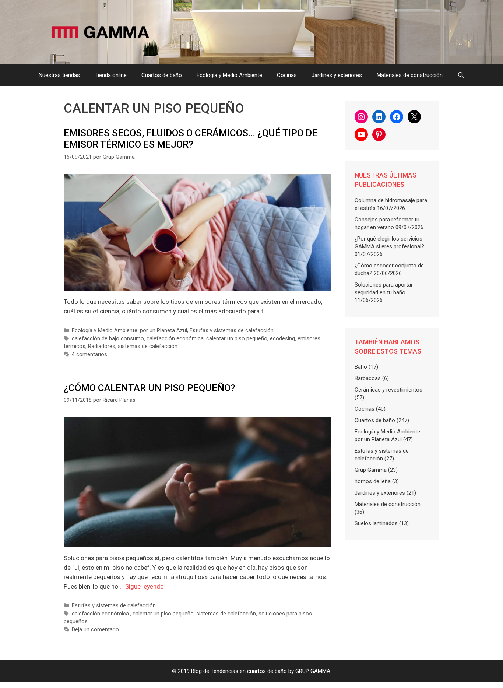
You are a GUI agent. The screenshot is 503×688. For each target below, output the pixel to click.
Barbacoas (368, 378)
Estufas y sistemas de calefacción (232, 330)
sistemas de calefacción (147, 346)
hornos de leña (373, 481)
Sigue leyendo (144, 586)
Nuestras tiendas (59, 75)
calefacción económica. (101, 614)
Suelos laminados (376, 523)
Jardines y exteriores (337, 75)
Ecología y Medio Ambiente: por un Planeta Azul (129, 330)
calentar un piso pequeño (236, 339)
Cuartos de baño (161, 75)
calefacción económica (175, 339)
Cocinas (287, 75)
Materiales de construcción (410, 75)
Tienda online (111, 75)
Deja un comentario (95, 629)
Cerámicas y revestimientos (388, 389)
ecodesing (282, 339)
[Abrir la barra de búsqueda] (461, 75)
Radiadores (101, 346)
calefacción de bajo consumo (108, 339)
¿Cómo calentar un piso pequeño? (149, 387)
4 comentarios (89, 354)
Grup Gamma (371, 470)
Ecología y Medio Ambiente (229, 75)
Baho (361, 367)
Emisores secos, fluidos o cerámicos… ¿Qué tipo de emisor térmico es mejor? (190, 138)
